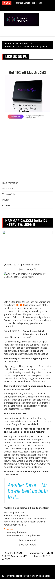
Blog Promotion (10, 182)
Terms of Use (9, 194)
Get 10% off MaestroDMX (27, 72)
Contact (6, 205)
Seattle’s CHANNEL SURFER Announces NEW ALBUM (14, 556)
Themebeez (45, 575)
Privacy (5, 199)
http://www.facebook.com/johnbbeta (22, 535)
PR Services (8, 188)
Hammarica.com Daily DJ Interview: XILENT (40, 554)
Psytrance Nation (31, 264)
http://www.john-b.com (15, 532)
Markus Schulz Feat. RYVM (29, 2)
